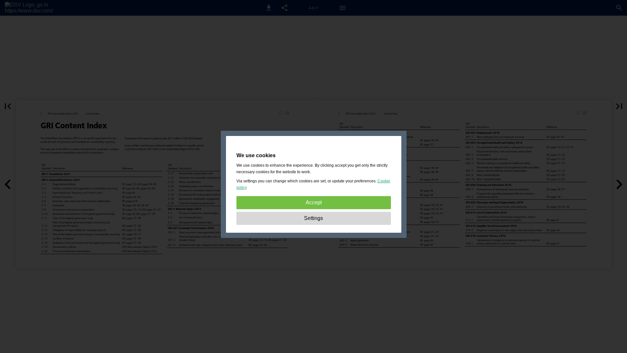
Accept (314, 202)
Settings (313, 218)
